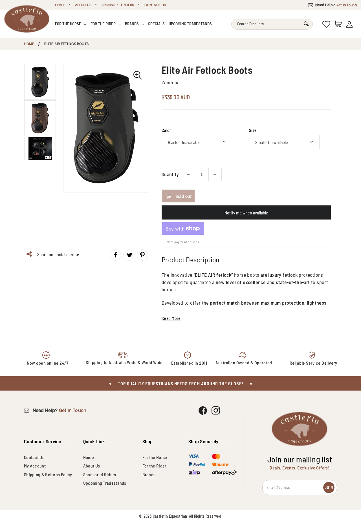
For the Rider (103, 23)
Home (60, 4)
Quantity (170, 174)
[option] (106, 128)
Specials (156, 23)
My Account (35, 465)
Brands (132, 23)
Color (166, 130)
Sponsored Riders (118, 4)
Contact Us (155, 4)
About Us (83, 4)
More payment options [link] (183, 242)
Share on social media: (57, 254)
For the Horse (68, 23)
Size (253, 130)
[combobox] (272, 24)
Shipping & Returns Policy (48, 474)
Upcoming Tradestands (190, 23)
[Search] (306, 24)
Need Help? (335, 4)
